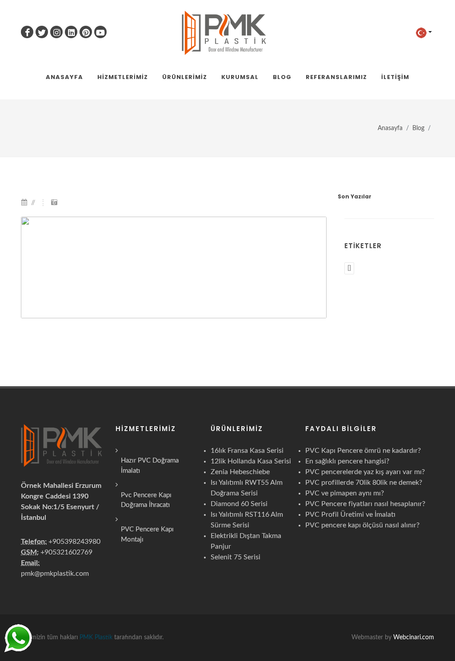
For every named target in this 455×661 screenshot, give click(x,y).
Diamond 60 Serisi (239, 503)
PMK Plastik (96, 637)
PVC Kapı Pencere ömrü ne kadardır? (363, 450)
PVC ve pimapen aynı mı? (344, 493)
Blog (418, 128)
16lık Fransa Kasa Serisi (247, 450)
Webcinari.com (413, 637)
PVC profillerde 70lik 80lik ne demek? (363, 482)
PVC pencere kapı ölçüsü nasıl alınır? (362, 525)
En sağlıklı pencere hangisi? (347, 461)
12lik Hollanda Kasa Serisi (251, 461)
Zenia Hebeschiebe (240, 471)
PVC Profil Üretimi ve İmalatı (350, 514)
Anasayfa (390, 128)
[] (349, 268)
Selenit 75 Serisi (235, 557)
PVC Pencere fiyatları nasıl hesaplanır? (365, 503)
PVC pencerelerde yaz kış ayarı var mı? (365, 471)
